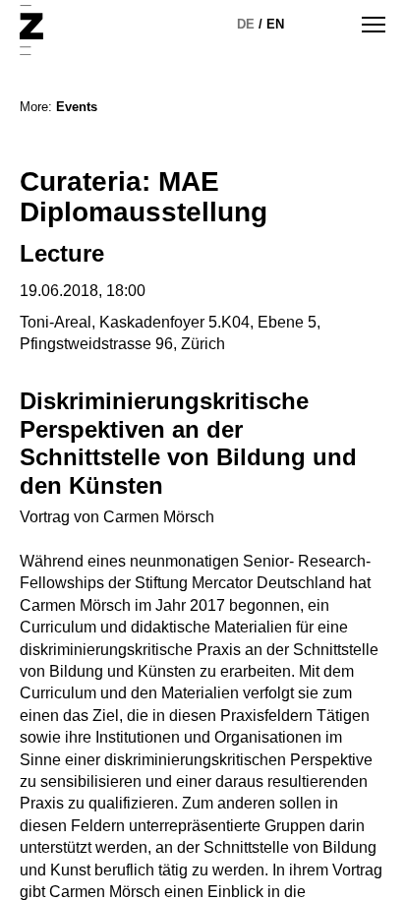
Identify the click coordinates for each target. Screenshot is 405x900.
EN (275, 24)
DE (246, 24)
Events (76, 106)
